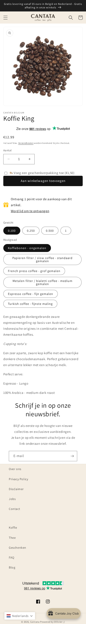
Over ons (15, 469)
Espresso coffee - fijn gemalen (30, 294)
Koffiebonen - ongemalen (27, 248)
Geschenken (17, 548)
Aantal (7, 150)
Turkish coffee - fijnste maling (30, 304)
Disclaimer (16, 489)
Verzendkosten (26, 143)
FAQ (11, 557)
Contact (14, 509)
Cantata (35, 621)
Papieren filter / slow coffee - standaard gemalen (42, 259)
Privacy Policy (18, 479)
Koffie (13, 528)
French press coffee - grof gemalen (34, 271)
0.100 (12, 231)
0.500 (50, 231)
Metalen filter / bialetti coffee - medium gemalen (43, 282)
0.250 (31, 231)
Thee (12, 538)
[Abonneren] (72, 456)
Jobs (12, 499)
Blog (12, 567)
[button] (5, 17)
